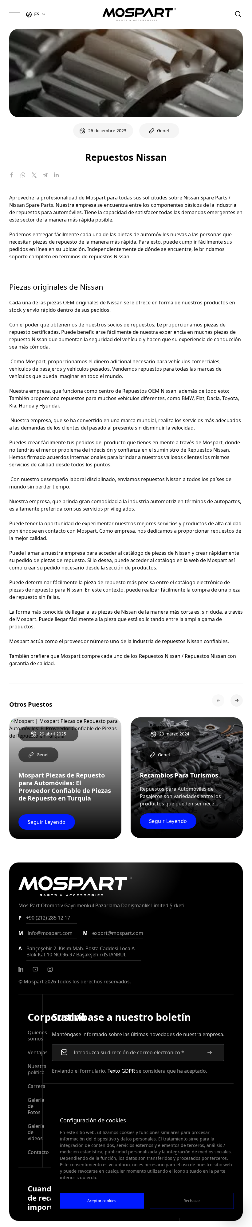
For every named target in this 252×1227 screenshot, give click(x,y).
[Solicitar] (209, 1052)
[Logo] (139, 14)
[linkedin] (20, 969)
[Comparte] (11, 174)
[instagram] (50, 969)
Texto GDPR (121, 1070)
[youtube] (35, 969)
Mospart (34, 981)
